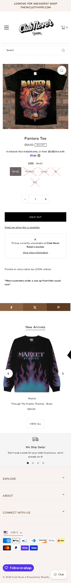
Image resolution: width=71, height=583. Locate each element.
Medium (30, 171)
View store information (35, 252)
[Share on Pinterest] (58, 307)
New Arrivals (35, 327)
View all (35, 423)
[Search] (63, 50)
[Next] (62, 373)
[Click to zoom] (61, 70)
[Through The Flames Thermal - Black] (32, 364)
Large (44, 171)
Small (15, 171)
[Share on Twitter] (35, 307)
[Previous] (8, 373)
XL (55, 171)
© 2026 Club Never (13, 577)
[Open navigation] (6, 27)
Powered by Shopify (38, 577)
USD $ (14, 532)
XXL (35, 182)
